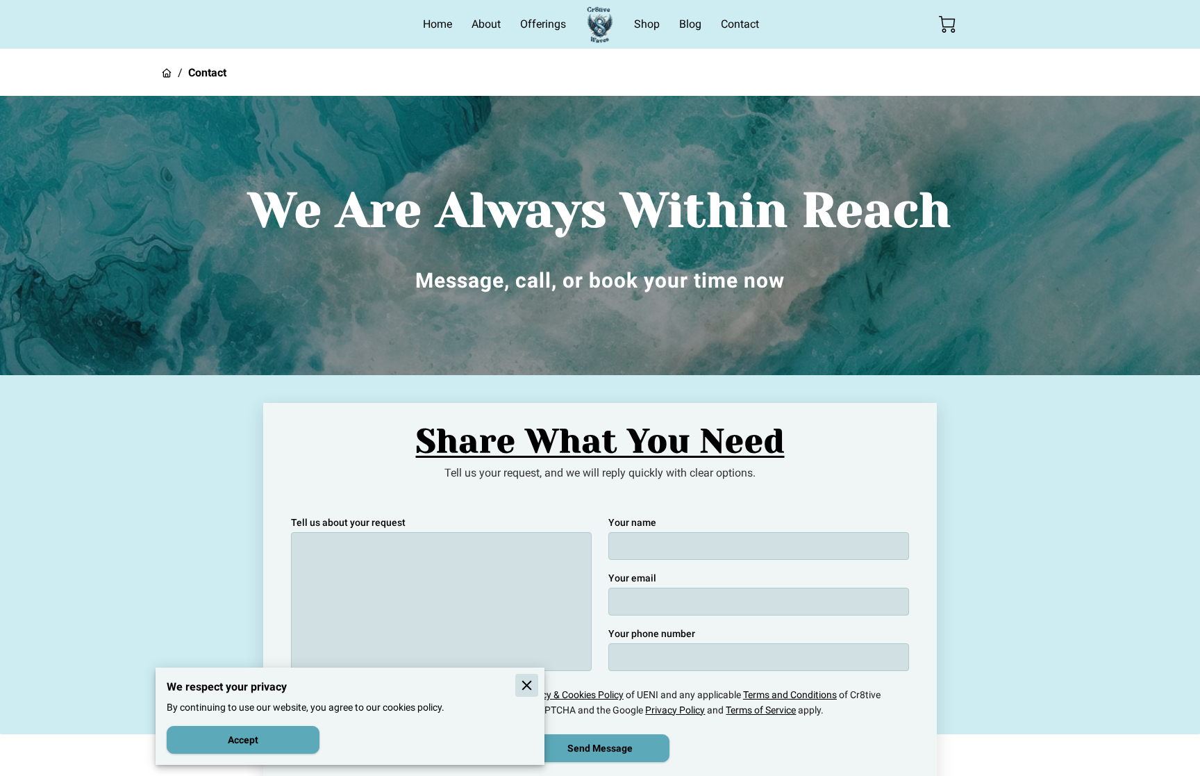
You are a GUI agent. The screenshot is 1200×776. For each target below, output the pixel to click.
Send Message (600, 748)
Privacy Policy (675, 710)
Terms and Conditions (790, 694)
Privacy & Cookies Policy (571, 694)
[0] (947, 24)
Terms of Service (761, 710)
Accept (243, 739)
